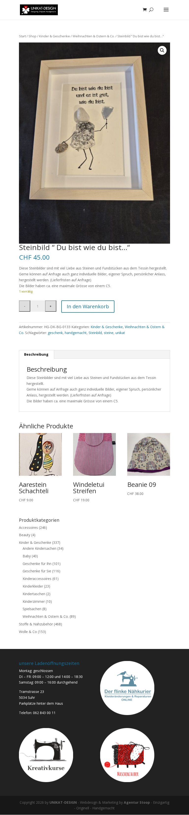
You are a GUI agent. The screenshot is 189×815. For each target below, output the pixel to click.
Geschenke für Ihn (37, 563)
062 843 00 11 (44, 712)
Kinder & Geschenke (54, 36)
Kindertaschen (34, 593)
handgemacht (76, 332)
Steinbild (95, 332)
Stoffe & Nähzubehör (36, 624)
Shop (32, 36)
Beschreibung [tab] (36, 354)
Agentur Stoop (137, 802)
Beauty (24, 535)
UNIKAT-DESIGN (63, 802)
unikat (120, 332)
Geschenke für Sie (37, 571)
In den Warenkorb (88, 306)
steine (108, 332)
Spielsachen (32, 608)
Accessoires (28, 527)
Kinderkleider (33, 586)
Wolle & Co (28, 631)
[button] (162, 50)
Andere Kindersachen (39, 548)
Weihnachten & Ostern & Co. (94, 36)
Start (22, 36)
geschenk (55, 332)
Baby (27, 556)
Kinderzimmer (34, 601)
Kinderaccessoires (37, 578)
